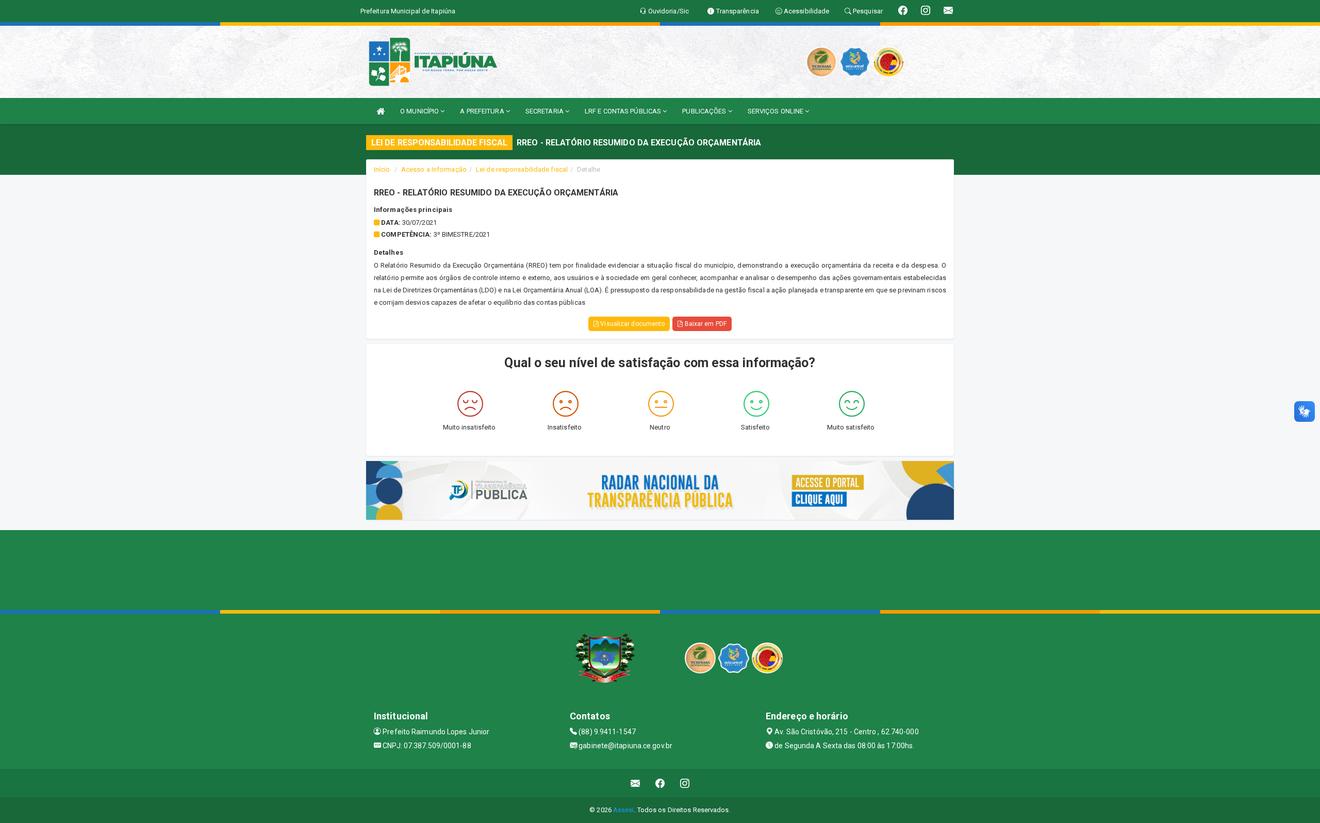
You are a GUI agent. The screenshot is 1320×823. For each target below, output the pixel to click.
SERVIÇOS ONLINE (776, 111)
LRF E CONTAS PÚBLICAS (624, 111)
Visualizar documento (632, 323)
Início (382, 169)
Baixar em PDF (704, 323)
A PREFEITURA (482, 111)
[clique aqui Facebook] (660, 783)
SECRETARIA (545, 111)
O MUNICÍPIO (420, 111)
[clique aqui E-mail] (635, 783)
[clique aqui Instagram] (685, 783)
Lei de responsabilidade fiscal (522, 169)
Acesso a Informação (434, 169)
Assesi (623, 810)
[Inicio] (380, 111)
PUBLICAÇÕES (705, 111)
